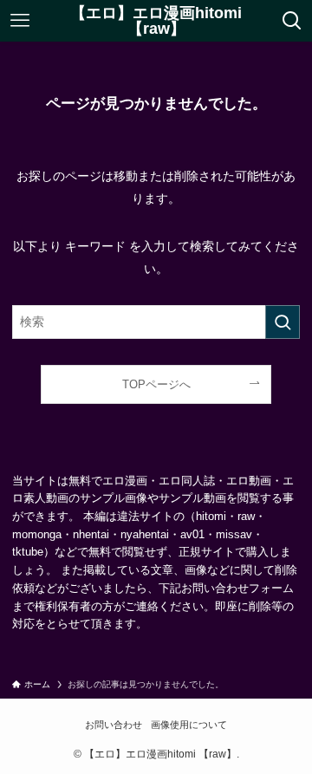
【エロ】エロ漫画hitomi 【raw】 (156, 20)
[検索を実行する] (282, 322)
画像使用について (189, 724)
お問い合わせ (113, 724)
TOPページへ (156, 384)
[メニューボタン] (19, 21)
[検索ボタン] (292, 21)
